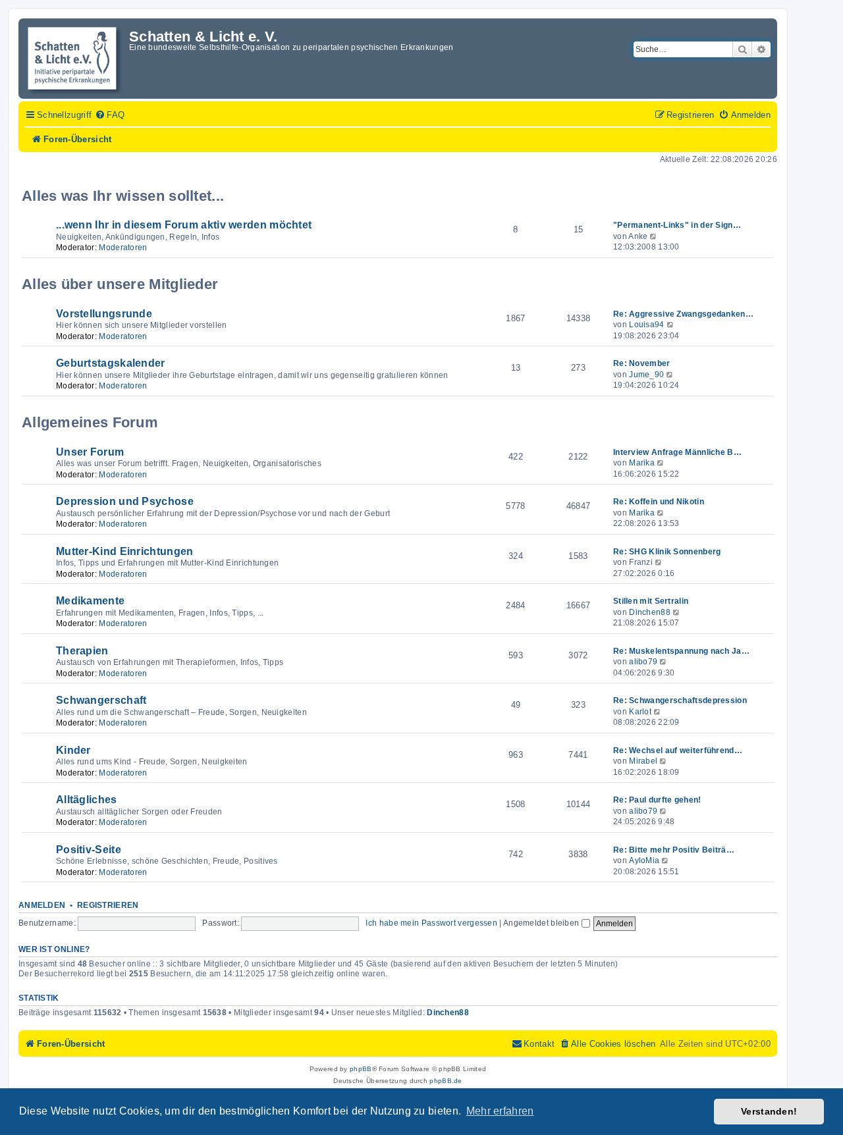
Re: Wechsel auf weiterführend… (677, 750)
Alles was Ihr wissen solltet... (123, 196)
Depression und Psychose (125, 501)
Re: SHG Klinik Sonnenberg (667, 551)
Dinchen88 (649, 612)
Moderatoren (123, 247)
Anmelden (41, 905)
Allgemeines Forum (90, 422)
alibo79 (643, 661)
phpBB (361, 1068)
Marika (642, 462)
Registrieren (108, 905)
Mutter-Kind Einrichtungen (125, 551)
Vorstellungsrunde (104, 313)
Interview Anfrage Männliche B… (677, 452)
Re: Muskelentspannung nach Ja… (681, 651)
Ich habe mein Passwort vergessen (431, 923)
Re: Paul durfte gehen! (657, 800)
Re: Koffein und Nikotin (658, 501)
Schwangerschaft (101, 700)
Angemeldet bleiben (542, 923)
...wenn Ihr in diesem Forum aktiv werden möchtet (184, 224)
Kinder (73, 750)
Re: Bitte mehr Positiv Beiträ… (673, 850)
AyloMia (644, 860)
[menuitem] (109, 115)
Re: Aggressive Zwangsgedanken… (683, 314)
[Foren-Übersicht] (75, 58)
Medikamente (90, 600)
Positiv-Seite (88, 849)
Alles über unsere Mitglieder (120, 284)
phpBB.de (445, 1080)
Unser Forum (90, 452)
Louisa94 (646, 324)
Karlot (640, 711)
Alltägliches (86, 799)
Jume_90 (646, 374)
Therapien (82, 650)
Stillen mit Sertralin (650, 601)
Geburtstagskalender (110, 363)
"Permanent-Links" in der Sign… (677, 225)
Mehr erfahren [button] (500, 1111)
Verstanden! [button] (769, 1111)
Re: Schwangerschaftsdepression (680, 700)
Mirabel (643, 761)
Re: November (641, 363)
